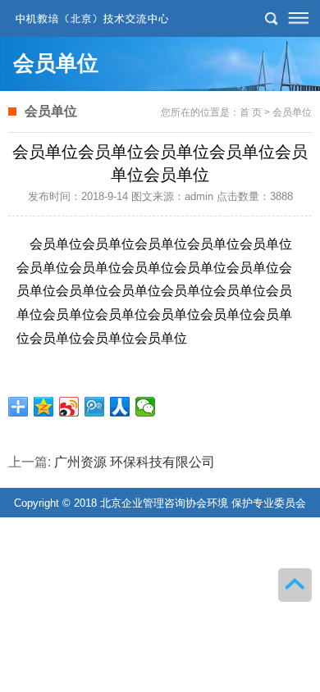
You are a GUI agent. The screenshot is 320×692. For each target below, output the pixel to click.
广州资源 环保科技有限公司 (134, 462)
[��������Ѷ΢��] (95, 407)
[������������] (120, 407)
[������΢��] (145, 407)
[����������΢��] (69, 407)
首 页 (251, 112)
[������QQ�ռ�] (44, 407)
